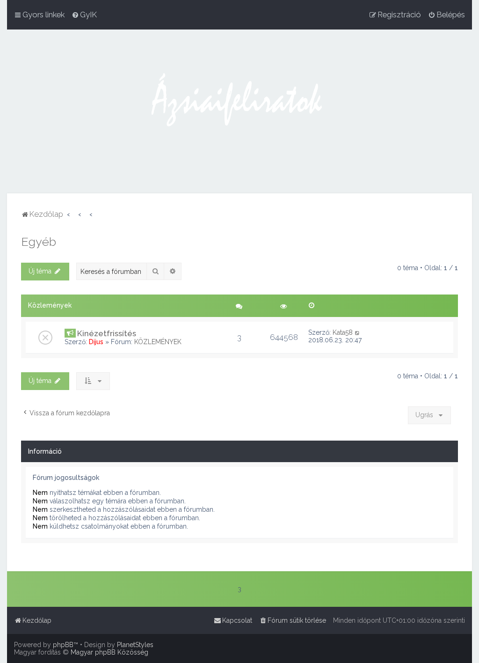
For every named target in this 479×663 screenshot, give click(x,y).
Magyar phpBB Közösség (109, 652)
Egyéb (38, 242)
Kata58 (343, 332)
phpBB (63, 644)
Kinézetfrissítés (106, 333)
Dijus (96, 342)
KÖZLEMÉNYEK (157, 342)
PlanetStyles (135, 644)
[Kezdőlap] (239, 111)
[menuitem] (84, 14)
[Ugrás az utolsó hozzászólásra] (358, 332)
